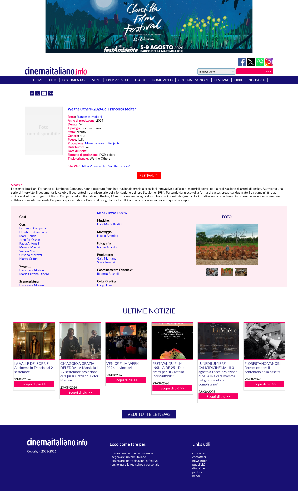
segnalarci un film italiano (129, 457)
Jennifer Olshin (29, 239)
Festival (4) (149, 175)
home (38, 80)
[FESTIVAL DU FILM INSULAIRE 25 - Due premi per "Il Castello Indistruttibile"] (172, 341)
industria (256, 80)
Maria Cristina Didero (34, 274)
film (53, 80)
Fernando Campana (32, 228)
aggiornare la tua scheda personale (135, 464)
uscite (140, 80)
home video (162, 80)
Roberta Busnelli (108, 273)
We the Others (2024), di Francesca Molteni (102, 109)
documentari (74, 80)
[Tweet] (251, 65)
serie (96, 80)
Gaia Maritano (106, 258)
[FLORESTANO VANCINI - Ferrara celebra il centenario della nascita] (264, 341)
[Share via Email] (44, 94)
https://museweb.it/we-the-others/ (106, 166)
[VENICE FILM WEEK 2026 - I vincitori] (126, 341)
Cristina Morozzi (30, 255)
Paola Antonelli (29, 243)
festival (221, 80)
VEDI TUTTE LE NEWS (149, 414)
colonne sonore (193, 80)
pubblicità (198, 464)
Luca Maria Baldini (109, 224)
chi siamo (198, 453)
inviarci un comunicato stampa (132, 453)
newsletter (199, 461)
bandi (196, 476)
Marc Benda (27, 236)
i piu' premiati (117, 80)
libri (238, 80)
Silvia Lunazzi (106, 262)
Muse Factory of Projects (102, 143)
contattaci (199, 457)
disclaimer (199, 468)
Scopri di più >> (34, 384)
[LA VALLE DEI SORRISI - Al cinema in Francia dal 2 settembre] (34, 341)
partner (197, 472)
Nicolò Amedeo (107, 235)
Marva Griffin (28, 258)
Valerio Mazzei (29, 251)
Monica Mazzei (29, 247)
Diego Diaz (104, 285)
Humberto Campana (33, 232)
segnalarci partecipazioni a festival (135, 461)
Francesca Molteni (89, 116)
